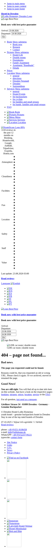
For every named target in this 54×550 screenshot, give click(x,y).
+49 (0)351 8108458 (17, 429)
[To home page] (16, 16)
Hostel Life (18, 55)
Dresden (16, 83)
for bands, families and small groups (29, 104)
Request (16, 47)
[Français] (9, 296)
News (9, 450)
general (16, 76)
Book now (17, 44)
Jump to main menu (16, 3)
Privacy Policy (13, 453)
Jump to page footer (16, 9)
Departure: (6, 33)
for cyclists (17, 99)
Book (9, 42)
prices (20, 394)
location (28, 394)
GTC (9, 447)
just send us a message (26, 399)
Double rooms (19, 57)
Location (11, 73)
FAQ (9, 107)
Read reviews (7, 278)
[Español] (9, 293)
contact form (16, 437)
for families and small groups (26, 102)
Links (9, 445)
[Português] (9, 304)
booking (5, 394)
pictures (13, 394)
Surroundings (19, 86)
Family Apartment (21, 62)
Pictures (10, 52)
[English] (9, 291)
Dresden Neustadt (21, 81)
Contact (16, 49)
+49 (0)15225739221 (22, 435)
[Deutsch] (9, 288)
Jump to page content (16, 6)
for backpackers (20, 96)
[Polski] (9, 301)
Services (11, 89)
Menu (17, 117)
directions (17, 78)
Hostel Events (19, 94)
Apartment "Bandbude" (23, 65)
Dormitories (18, 60)
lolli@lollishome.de (17, 432)
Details (16, 68)
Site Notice (12, 442)
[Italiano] (9, 299)
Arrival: (4, 30)
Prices (9, 70)
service (36, 394)
